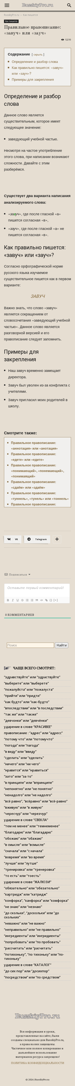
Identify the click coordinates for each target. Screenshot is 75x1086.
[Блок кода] (41, 600)
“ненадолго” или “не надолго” (28, 795)
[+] (56, 600)
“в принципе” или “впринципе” (28, 782)
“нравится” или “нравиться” (26, 770)
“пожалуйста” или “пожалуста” (29, 689)
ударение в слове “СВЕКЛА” (26, 820)
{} (51, 600)
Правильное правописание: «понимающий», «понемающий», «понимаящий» (37, 471)
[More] (57, 539)
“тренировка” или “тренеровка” (29, 869)
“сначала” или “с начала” (23, 851)
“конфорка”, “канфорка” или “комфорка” (36, 900)
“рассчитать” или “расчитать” (28, 948)
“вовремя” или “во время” (24, 857)
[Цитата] (36, 600)
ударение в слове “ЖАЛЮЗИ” (27, 882)
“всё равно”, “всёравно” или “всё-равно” (35, 801)
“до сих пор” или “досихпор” (26, 971)
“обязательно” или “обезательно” (31, 888)
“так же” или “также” (21, 714)
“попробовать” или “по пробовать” (32, 942)
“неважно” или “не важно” (25, 923)
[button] (6, 5)
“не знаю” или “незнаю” (23, 907)
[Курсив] (12, 600)
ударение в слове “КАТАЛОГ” (27, 965)
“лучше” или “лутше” (21, 863)
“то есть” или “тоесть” (22, 876)
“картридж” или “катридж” (25, 894)
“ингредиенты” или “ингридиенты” (32, 936)
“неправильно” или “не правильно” (32, 929)
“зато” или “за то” (18, 776)
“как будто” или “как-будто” (26, 702)
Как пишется (30, 15)
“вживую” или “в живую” (23, 807)
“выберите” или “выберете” (26, 683)
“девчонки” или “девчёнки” (26, 720)
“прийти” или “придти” (22, 695)
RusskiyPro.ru (11, 15)
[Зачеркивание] (22, 600)
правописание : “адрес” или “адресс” (33, 733)
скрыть (38, 54)
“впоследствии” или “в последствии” (33, 708)
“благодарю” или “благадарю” (28, 832)
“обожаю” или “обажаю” (23, 838)
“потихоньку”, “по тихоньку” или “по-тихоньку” (34, 956)
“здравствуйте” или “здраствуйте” (32, 677)
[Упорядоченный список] (27, 600)
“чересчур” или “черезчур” (25, 813)
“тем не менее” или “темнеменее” (32, 826)
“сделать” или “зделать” (24, 758)
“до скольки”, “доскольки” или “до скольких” (31, 915)
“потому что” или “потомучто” (29, 739)
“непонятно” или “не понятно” (28, 789)
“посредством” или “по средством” (32, 977)
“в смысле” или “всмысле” (24, 844)
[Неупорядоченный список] (31, 600)
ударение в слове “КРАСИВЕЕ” (28, 727)
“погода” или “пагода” (21, 745)
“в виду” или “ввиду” (20, 751)
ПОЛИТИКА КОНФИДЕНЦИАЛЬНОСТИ (37, 1063)
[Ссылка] (46, 600)
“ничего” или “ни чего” (22, 764)
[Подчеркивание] (17, 600)
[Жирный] (7, 600)
